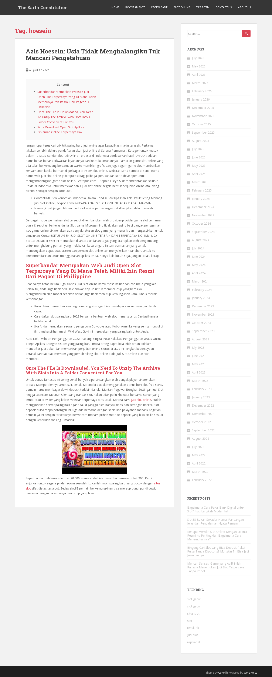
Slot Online (182, 7)
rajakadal (193, 642)
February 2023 (202, 389)
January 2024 (201, 298)
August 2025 (200, 141)
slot (189, 621)
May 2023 (198, 364)
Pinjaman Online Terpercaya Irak (59, 132)
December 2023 (203, 306)
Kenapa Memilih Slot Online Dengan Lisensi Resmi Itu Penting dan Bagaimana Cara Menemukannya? (217, 535)
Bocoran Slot (135, 7)
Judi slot (192, 635)
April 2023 (198, 372)
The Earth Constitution (43, 7)
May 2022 (198, 455)
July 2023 (198, 347)
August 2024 (200, 240)
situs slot (193, 613)
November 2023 (203, 314)
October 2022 (201, 422)
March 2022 (200, 472)
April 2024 (198, 273)
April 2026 (198, 75)
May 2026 (198, 66)
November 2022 (203, 414)
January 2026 (201, 99)
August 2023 (200, 339)
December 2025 (203, 108)
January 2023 (201, 397)
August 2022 (200, 438)
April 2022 (198, 463)
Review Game (159, 7)
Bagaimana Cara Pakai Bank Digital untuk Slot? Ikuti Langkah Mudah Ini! (215, 509)
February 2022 (202, 480)
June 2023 (198, 356)
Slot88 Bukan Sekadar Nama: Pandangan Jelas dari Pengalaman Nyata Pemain (215, 521)
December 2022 (203, 405)
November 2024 (203, 215)
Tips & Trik (202, 7)
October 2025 (201, 124)
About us (244, 7)
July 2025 (198, 149)
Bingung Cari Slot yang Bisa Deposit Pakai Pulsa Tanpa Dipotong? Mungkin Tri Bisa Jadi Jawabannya (218, 551)
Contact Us (224, 7)
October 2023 (201, 323)
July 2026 (198, 58)
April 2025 (198, 174)
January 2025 (201, 199)
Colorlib (223, 672)
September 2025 (203, 132)
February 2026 (202, 91)
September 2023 (203, 331)
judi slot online (141, 400)
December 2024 (203, 207)
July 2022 (198, 447)
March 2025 (200, 182)
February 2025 (202, 190)
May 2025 (198, 166)
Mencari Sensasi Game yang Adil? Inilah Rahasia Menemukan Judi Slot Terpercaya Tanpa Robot (215, 567)
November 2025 (203, 116)
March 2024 (200, 281)
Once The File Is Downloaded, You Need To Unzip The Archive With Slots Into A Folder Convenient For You (65, 117)
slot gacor (194, 599)
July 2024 (198, 248)
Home (115, 7)
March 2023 (200, 381)
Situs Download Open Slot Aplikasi (61, 127)
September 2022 (203, 430)
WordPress (250, 672)
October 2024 (201, 223)
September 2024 (203, 232)
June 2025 (198, 157)
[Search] (246, 33)
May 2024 (198, 265)
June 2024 (198, 257)
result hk (193, 628)
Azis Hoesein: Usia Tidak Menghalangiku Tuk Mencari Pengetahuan (93, 54)
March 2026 (200, 83)
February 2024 (202, 290)
